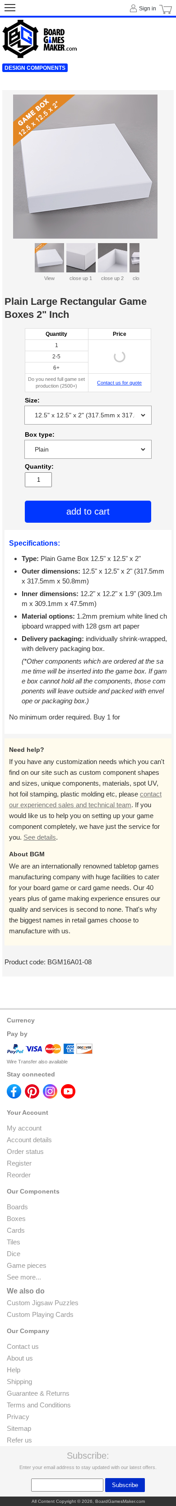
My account (24, 1128)
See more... (24, 1277)
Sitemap (19, 1428)
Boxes (16, 1218)
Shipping (19, 1381)
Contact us (23, 1346)
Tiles (13, 1242)
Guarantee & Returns (38, 1393)
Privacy (18, 1416)
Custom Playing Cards (40, 1314)
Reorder (19, 1175)
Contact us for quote (119, 382)
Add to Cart (88, 511)
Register (19, 1163)
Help (13, 1370)
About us (20, 1358)
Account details (29, 1140)
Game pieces (26, 1265)
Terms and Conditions (39, 1405)
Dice (13, 1253)
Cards (16, 1230)
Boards (17, 1207)
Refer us (19, 1440)
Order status (25, 1151)
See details (39, 837)
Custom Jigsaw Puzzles (43, 1303)
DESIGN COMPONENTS (35, 68)
